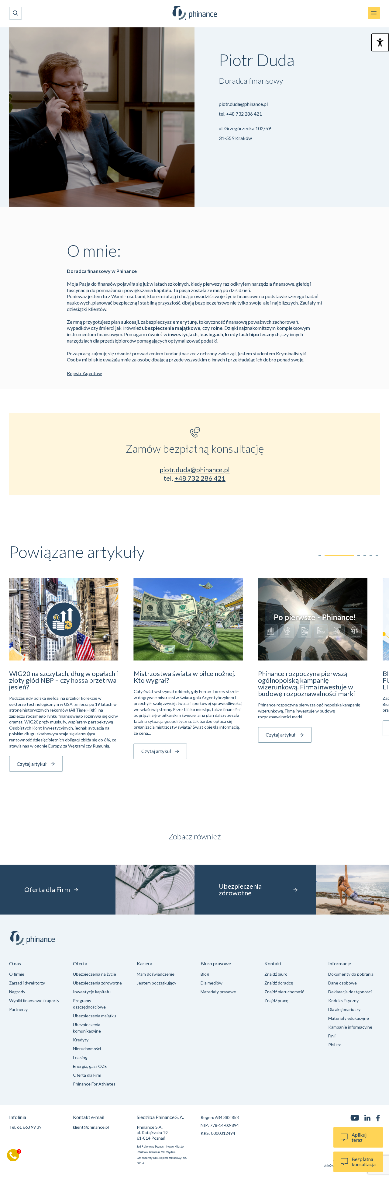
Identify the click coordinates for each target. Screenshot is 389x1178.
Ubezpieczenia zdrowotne (97, 982)
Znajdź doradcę (278, 982)
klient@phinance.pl (91, 1127)
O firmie (16, 974)
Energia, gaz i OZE (90, 1066)
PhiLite (335, 1044)
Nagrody (17, 991)
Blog (205, 974)
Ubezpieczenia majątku (94, 1015)
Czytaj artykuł (31, 764)
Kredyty (80, 1039)
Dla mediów (211, 982)
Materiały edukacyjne (348, 1018)
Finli (332, 1035)
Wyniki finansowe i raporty (34, 1000)
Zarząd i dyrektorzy (27, 982)
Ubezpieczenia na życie (94, 974)
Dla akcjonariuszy (344, 1009)
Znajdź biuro (275, 974)
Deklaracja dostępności (350, 991)
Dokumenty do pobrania (351, 974)
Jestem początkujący (156, 982)
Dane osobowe (342, 982)
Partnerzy (18, 1009)
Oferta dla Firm (87, 1075)
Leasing (80, 1057)
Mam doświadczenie (155, 974)
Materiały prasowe (218, 991)
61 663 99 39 (29, 1127)
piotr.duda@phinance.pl (243, 104)
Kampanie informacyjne (350, 1027)
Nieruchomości (87, 1048)
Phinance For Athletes (94, 1083)
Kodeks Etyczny (343, 1000)
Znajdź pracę (276, 1000)
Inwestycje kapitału (92, 991)
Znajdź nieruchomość (284, 991)
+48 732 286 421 (244, 114)
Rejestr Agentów (84, 373)
